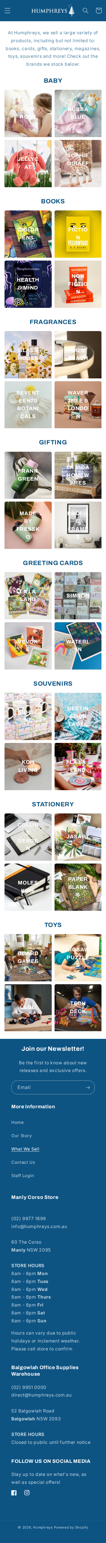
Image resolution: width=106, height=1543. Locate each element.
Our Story (21, 1135)
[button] (7, 10)
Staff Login (22, 1175)
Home (17, 1122)
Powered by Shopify (71, 1527)
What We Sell (25, 1149)
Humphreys (43, 1527)
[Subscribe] (87, 1087)
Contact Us (23, 1162)
